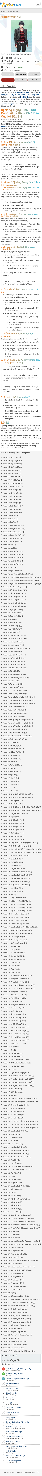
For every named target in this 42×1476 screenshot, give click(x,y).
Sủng (16, 1390)
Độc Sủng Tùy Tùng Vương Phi (14, 1436)
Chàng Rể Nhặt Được (12, 1388)
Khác (7, 1380)
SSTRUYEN (11, 5)
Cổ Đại (7, 1370)
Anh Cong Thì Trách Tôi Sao (13, 1441)
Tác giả (33, 1472)
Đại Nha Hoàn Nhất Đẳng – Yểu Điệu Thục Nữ (18, 1422)
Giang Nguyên (10, 1398)
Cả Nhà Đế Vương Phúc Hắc (13, 1427)
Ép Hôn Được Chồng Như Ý (13, 1461)
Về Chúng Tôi (18, 1472)
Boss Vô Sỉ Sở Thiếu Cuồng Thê (14, 1432)
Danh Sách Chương (21, 74)
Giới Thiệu (7, 74)
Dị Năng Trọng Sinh (11, 17)
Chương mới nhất (21, 80)
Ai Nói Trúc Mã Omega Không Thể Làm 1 (17, 1446)
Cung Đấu (12, 1438)
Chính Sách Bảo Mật (8, 1472)
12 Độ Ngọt (9, 1403)
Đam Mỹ (12, 1370)
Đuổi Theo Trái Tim (11, 1417)
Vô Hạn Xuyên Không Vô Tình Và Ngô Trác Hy (18, 1369)
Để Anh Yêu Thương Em (12, 1412)
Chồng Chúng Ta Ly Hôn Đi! (13, 1407)
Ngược (16, 1395)
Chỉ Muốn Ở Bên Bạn (11, 1393)
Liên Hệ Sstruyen (26, 1472)
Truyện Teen (8, 1414)
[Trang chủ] (1, 11)
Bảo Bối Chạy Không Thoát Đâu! (14, 1374)
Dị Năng (17, 61)
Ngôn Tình (30, 61)
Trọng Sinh (9, 64)
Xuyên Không (17, 1370)
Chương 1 (7, 80)
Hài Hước (8, 1419)
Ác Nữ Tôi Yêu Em (11, 1451)
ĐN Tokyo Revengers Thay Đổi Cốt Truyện (17, 1378)
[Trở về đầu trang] (38, 1472)
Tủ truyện (34, 80)
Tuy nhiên (34, 74)
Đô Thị (23, 61)
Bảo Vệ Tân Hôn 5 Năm (12, 1383)
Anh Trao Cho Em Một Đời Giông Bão (16, 1456)
